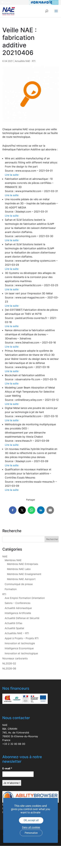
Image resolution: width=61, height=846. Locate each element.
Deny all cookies (31, 827)
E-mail (7, 768)
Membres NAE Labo (19, 569)
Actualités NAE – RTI (17, 633)
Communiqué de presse (19, 584)
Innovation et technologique (21, 653)
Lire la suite (11, 174)
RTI (4, 594)
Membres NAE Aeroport (21, 579)
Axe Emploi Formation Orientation (25, 598)
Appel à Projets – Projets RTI (21, 638)
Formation (11, 589)
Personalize (31, 832)
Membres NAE (13, 560)
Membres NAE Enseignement (24, 574)
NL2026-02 (9, 663)
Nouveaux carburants (15, 658)
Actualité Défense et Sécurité (22, 618)
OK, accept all (31, 820)
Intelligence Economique (19, 648)
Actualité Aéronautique (18, 608)
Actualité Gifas (13, 623)
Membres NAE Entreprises (22, 564)
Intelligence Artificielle (18, 613)
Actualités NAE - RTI (25, 61)
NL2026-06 (9, 668)
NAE (5, 556)
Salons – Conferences (17, 603)
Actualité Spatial (14, 628)
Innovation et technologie (20, 643)
